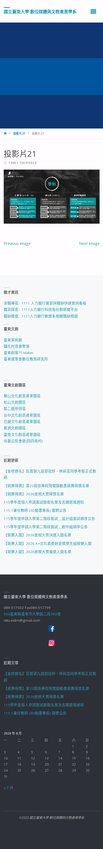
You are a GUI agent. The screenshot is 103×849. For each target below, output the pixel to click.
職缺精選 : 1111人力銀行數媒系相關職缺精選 (41, 316)
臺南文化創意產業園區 (22, 434)
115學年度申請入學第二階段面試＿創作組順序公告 (46, 526)
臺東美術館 (13, 340)
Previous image (17, 243)
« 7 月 (8, 787)
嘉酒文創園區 (15, 428)
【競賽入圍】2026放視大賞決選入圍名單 (37, 535)
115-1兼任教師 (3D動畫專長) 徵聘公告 (35, 510)
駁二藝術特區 (15, 408)
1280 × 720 (17, 163)
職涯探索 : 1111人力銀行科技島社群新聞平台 (41, 309)
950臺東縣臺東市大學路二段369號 (32, 614)
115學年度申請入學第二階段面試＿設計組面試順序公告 (49, 518)
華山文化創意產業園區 (22, 395)
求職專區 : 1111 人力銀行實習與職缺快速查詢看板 (45, 303)
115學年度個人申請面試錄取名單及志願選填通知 (44, 502)
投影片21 (19, 133)
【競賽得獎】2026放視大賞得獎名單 (34, 494)
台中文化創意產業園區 (22, 415)
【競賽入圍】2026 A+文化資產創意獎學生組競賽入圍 (48, 543)
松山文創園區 (15, 402)
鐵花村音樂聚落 (17, 346)
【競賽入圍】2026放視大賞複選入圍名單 (37, 551)
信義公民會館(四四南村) (23, 441)
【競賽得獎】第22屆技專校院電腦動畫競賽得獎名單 (46, 485)
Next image (89, 243)
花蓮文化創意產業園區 (22, 421)
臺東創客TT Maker (19, 352)
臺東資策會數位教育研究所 (26, 359)
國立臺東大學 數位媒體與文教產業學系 (40, 11)
